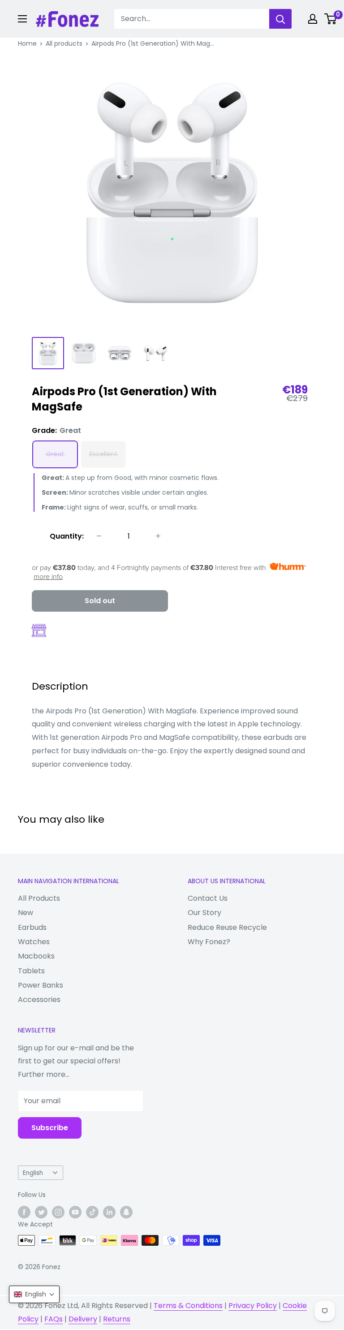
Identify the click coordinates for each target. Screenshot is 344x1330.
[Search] (280, 19)
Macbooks (36, 956)
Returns (116, 1319)
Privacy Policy (252, 1305)
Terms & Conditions (188, 1305)
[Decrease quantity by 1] (99, 536)
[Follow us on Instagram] (58, 1212)
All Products (39, 898)
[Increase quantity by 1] (158, 536)
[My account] (312, 19)
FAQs (53, 1319)
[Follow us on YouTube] (75, 1212)
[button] (34, 1294)
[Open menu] (22, 18)
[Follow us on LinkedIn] (109, 1212)
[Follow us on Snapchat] (126, 1212)
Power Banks (40, 985)
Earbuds (32, 927)
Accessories (39, 999)
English (33, 1173)
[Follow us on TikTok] (92, 1212)
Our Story (204, 912)
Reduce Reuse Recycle (227, 927)
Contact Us (208, 898)
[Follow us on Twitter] (41, 1212)
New (25, 912)
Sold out (100, 601)
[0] (330, 18)
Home (27, 43)
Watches (34, 942)
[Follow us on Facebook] (24, 1212)
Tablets (31, 971)
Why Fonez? (209, 942)
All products (64, 43)
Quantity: (67, 536)
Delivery (83, 1319)
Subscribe (49, 1128)
